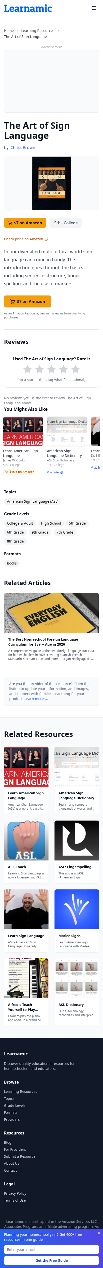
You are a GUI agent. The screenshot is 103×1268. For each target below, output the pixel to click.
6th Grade (15, 532)
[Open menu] (94, 8)
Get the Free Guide (52, 1260)
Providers (12, 1119)
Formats (11, 1112)
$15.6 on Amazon (22, 472)
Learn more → (36, 698)
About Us (11, 1163)
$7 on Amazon (28, 223)
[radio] (27, 369)
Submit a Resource (20, 1156)
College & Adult (20, 523)
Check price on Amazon (23, 239)
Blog (8, 1142)
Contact (10, 1170)
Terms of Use (15, 1200)
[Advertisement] (51, 81)
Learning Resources (37, 30)
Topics (9, 1098)
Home (9, 30)
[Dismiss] (99, 1233)
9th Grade (40, 532)
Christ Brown (22, 147)
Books (12, 563)
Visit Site (53, 472)
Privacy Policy (15, 1193)
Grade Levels (15, 1105)
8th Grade (15, 541)
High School (51, 523)
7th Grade (64, 532)
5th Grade (77, 523)
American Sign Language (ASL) (32, 501)
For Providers (15, 1149)
